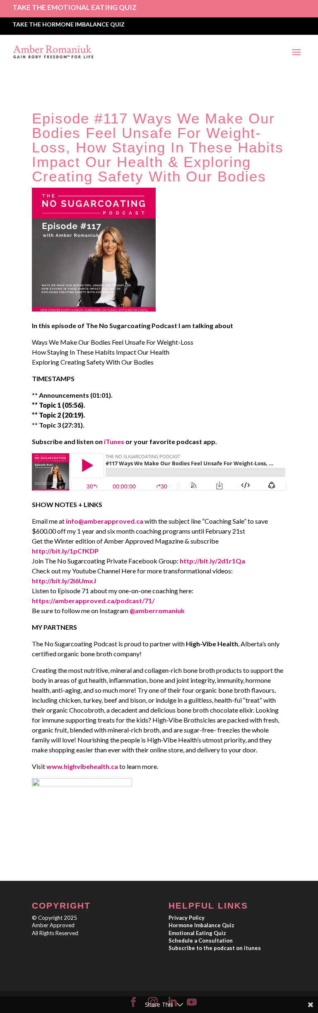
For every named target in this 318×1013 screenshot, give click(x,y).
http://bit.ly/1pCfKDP (65, 551)
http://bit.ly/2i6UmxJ (64, 581)
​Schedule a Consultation (201, 940)
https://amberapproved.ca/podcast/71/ (93, 600)
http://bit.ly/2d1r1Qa (212, 561)
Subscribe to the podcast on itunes (215, 948)
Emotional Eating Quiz (197, 933)
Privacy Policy (187, 917)
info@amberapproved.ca (104, 521)
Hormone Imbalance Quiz (201, 925)
